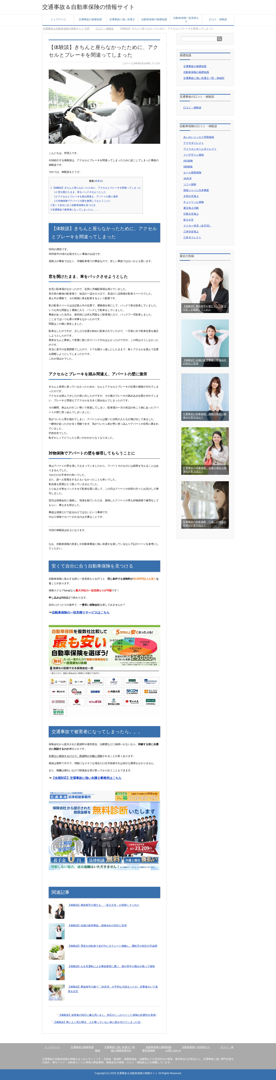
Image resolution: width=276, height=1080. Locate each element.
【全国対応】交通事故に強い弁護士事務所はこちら (87, 778)
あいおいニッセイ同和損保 (198, 137)
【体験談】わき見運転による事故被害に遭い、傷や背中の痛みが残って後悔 (111, 966)
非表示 (98, 181)
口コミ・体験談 (218, 19)
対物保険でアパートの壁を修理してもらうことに (82, 200)
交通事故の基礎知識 (90, 19)
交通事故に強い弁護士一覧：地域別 (203, 78)
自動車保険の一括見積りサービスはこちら (81, 612)
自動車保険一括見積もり (186, 20)
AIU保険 (188, 160)
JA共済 (187, 178)
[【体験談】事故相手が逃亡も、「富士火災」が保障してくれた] (57, 916)
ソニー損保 (189, 184)
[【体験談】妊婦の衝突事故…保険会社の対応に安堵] (57, 936)
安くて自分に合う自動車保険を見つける (73, 205)
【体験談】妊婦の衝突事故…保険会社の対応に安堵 (97, 925)
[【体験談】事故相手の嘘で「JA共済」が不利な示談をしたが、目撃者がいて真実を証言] (57, 998)
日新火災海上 (191, 214)
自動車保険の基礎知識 (154, 19)
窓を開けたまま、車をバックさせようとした (80, 192)
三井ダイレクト (192, 237)
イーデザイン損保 (193, 154)
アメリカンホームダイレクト (200, 149)
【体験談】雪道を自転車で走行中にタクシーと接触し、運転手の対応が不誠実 (112, 946)
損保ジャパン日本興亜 (196, 190)
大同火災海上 (191, 196)
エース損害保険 (192, 172)
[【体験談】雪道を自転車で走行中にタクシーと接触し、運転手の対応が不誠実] (57, 957)
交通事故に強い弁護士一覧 (119, 1047)
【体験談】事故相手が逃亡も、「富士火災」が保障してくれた (103, 905)
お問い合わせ (173, 1050)
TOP (68, 28)
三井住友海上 (191, 231)
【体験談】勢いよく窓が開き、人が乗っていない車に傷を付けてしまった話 (96, 1022)
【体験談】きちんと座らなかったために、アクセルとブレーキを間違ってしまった (95, 187)
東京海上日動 (191, 208)
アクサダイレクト (193, 143)
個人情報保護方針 (121, 1050)
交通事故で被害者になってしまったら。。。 (75, 209)
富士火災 (188, 219)
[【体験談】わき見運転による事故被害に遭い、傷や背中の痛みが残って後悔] (57, 977)
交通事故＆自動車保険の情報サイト (88, 7)
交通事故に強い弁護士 (122, 19)
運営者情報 (148, 1050)
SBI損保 (188, 166)
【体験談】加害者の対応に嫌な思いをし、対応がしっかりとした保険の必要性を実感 (107, 1015)
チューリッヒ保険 (193, 202)
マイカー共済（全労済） (197, 225)
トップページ (58, 19)
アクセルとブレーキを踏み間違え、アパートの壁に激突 (86, 196)
